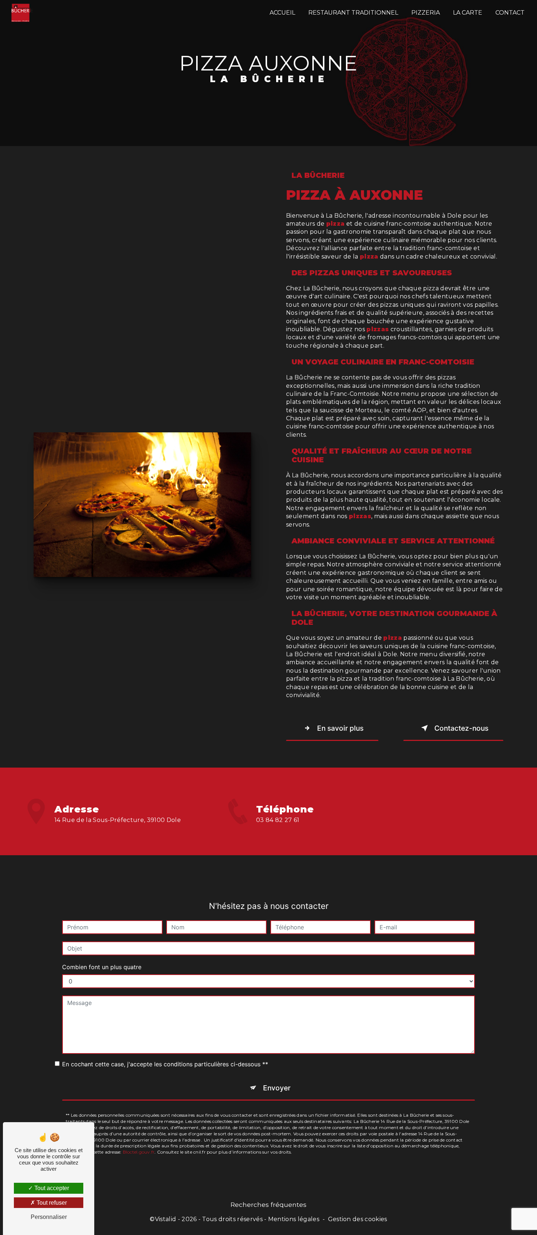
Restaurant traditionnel (353, 12)
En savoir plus (340, 728)
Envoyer (276, 1087)
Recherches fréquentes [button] (268, 1204)
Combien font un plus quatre (101, 967)
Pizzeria (425, 12)
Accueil (282, 12)
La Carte (467, 12)
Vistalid (165, 1219)
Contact (510, 12)
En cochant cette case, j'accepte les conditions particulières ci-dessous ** (165, 1064)
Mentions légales (293, 1219)
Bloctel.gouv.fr (139, 1152)
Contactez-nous (461, 728)
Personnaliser (49, 1217)
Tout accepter (51, 1188)
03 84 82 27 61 (277, 820)
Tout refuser (51, 1203)
